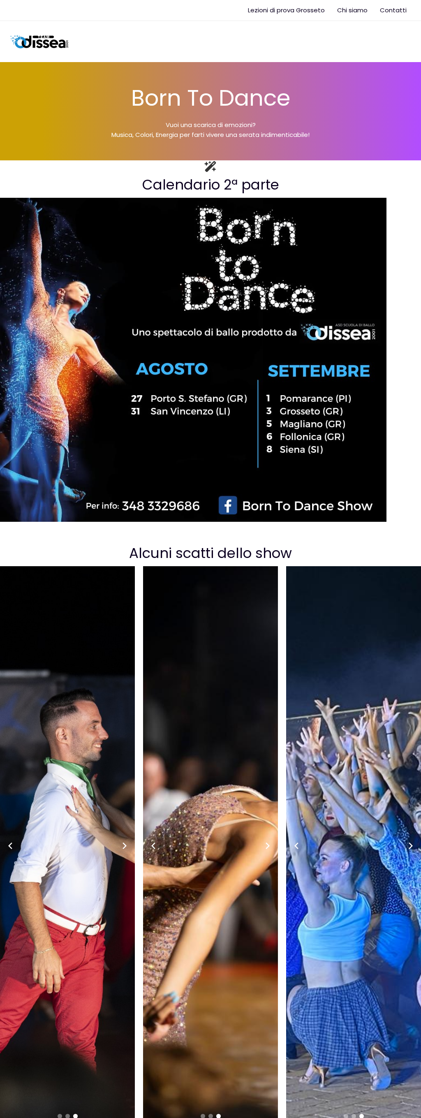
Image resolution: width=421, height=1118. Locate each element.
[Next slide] (124, 846)
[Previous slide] (10, 846)
